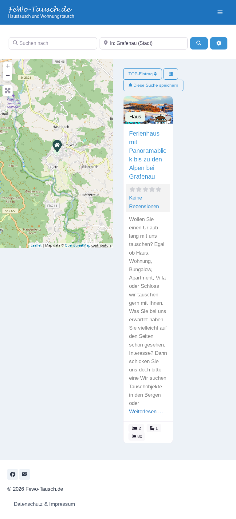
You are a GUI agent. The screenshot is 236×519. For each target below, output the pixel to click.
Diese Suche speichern (155, 85)
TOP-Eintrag (141, 73)
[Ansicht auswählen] (170, 74)
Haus (135, 117)
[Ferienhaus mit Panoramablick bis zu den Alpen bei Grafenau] (57, 145)
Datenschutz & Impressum (43, 504)
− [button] (8, 75)
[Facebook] (12, 474)
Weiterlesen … (146, 411)
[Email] (24, 474)
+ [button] (8, 66)
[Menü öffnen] (220, 12)
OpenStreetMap (77, 245)
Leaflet (36, 245)
